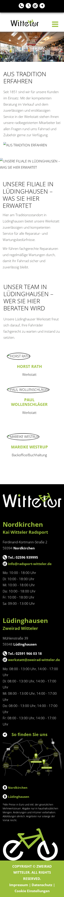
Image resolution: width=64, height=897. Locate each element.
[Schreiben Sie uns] (35, 6)
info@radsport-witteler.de (30, 563)
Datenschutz (42, 884)
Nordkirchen (17, 788)
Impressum (18, 884)
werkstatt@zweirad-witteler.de (34, 659)
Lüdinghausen (18, 797)
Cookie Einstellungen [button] (32, 890)
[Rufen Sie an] (21, 6)
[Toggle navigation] (55, 24)
